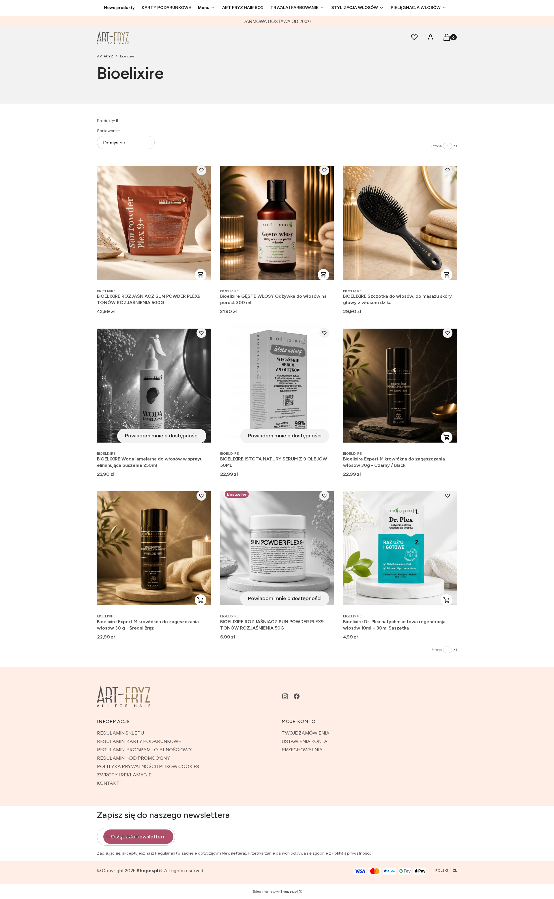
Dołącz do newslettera (138, 837)
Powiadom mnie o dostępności (162, 435)
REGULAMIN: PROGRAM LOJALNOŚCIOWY (144, 749)
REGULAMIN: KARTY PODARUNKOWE (139, 741)
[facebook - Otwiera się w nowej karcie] (296, 696)
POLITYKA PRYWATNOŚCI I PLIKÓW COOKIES (148, 766)
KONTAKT (108, 783)
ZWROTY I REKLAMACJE (124, 775)
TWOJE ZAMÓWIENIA (306, 733)
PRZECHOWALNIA (302, 749)
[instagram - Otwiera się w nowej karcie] (285, 696)
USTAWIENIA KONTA (304, 741)
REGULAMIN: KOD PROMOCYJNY (133, 758)
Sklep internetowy (275, 891)
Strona (436, 146)
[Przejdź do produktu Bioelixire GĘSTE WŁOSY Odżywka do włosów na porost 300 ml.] (277, 223)
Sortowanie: (108, 130)
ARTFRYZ (105, 56)
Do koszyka (200, 274)
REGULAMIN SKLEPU (120, 733)
